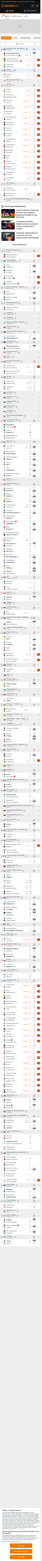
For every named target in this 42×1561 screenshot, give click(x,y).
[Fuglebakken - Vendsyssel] (20, 561)
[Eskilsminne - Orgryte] (20, 1121)
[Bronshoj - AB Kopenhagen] (20, 555)
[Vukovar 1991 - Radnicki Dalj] (20, 437)
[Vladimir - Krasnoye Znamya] (20, 892)
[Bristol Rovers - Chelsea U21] (20, 194)
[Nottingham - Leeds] (20, 179)
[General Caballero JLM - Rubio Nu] (20, 845)
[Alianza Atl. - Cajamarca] (20, 861)
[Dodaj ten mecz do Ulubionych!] (2, 54)
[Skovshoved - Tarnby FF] (20, 544)
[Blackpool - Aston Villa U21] (20, 189)
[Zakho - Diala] (20, 649)
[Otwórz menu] (37, 6)
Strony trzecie (21, 1528)
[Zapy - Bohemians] (20, 469)
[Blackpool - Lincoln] (20, 112)
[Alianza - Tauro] (20, 825)
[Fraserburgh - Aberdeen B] (20, 1046)
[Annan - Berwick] (20, 997)
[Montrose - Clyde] (20, 1063)
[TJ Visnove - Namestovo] (20, 965)
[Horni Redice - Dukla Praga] (20, 452)
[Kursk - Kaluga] (20, 876)
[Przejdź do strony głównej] (11, 6)
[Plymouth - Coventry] (20, 134)
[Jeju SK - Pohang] (20, 734)
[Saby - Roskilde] (20, 528)
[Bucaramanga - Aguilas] (20, 710)
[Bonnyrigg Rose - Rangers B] (20, 1002)
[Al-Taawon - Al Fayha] (20, 271)
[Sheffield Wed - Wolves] (20, 140)
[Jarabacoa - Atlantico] (20, 582)
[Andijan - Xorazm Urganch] (20, 1221)
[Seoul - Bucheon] (20, 740)
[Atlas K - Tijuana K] (20, 785)
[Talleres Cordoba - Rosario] (20, 298)
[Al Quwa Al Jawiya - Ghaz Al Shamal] (20, 660)
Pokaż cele (21, 1557)
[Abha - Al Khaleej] (20, 266)
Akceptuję (21, 1545)
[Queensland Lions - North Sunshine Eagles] (20, 347)
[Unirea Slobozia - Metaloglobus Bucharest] (20, 929)
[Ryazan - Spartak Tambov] (20, 887)
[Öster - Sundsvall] (20, 1106)
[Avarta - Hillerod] (20, 500)
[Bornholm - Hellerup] (20, 489)
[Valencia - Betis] (20, 75)
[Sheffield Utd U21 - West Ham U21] (20, 256)
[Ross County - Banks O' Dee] (20, 1079)
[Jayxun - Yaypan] (20, 1242)
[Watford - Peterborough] (20, 167)
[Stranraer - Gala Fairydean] (20, 1091)
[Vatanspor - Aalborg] (20, 539)
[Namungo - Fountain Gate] (20, 1190)
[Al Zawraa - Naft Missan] (20, 654)
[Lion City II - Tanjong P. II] (20, 955)
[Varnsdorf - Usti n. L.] (20, 447)
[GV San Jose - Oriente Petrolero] (20, 366)
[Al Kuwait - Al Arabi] (20, 755)
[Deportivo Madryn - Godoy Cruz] (20, 308)
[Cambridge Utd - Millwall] (20, 118)
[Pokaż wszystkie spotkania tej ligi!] (38, 80)
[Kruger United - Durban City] (20, 902)
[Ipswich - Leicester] (20, 129)
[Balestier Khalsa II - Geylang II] (20, 949)
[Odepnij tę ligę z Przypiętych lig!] (27, 49)
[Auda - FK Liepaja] (20, 775)
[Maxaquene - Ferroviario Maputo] (20, 801)
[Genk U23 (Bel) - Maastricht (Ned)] (20, 1158)
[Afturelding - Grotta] (20, 670)
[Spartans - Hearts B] (20, 1085)
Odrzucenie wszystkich (21, 1551)
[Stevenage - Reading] (20, 151)
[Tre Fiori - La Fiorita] (20, 939)
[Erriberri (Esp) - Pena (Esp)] (20, 1174)
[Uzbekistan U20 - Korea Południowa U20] (20, 1142)
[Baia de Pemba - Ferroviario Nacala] (20, 795)
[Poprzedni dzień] (2, 44)
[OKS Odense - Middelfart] (20, 522)
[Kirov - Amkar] (20, 881)
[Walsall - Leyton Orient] (20, 162)
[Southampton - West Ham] (20, 145)
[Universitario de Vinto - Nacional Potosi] (20, 372)
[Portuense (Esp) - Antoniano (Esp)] (20, 1180)
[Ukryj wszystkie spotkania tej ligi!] (38, 49)
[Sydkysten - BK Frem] (20, 550)
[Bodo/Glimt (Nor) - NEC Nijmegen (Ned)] (20, 60)
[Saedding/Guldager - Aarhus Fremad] (20, 533)
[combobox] (20, 44)
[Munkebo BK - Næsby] (20, 517)
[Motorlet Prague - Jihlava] (20, 458)
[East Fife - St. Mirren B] (20, 1035)
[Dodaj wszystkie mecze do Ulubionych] (2, 49)
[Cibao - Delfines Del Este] (20, 588)
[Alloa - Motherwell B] (20, 991)
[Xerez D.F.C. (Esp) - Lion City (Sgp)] (20, 1169)
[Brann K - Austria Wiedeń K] (20, 623)
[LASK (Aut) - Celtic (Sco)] (20, 65)
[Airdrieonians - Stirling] (20, 985)
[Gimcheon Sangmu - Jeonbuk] (20, 729)
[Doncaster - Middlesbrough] (20, 96)
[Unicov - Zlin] (20, 463)
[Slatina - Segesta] (20, 431)
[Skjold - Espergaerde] (20, 572)
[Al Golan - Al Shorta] (20, 643)
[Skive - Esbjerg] (20, 566)
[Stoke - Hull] (20, 156)
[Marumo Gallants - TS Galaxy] (20, 908)
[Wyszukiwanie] (32, 6)
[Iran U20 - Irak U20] (20, 1137)
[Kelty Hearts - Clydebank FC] (20, 1057)
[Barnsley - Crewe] (20, 101)
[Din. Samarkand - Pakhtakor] (20, 1232)
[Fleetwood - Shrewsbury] (20, 123)
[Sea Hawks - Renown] (20, 975)
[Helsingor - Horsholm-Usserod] (20, 511)
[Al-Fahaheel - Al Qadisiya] (20, 760)
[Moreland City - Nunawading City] (20, 337)
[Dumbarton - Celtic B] (20, 1030)
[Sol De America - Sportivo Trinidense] (20, 851)
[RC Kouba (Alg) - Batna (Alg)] (20, 1163)
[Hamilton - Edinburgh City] (20, 1052)
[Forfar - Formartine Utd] (20, 1041)
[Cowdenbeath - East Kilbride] (20, 1019)
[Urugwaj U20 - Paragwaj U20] (20, 1148)
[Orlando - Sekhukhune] (20, 913)
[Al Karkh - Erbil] (20, 638)
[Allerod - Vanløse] (20, 495)
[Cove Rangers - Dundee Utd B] (20, 1013)
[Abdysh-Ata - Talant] (20, 699)
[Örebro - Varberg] (20, 1101)
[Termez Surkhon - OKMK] (20, 1226)
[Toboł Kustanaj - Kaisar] (20, 685)
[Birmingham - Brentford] (20, 173)
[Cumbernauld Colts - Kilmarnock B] (20, 1024)
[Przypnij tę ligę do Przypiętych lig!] (22, 80)
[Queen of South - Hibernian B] (20, 1074)
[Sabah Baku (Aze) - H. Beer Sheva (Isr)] (20, 54)
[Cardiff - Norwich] (20, 90)
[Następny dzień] (37, 44)
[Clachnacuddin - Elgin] (20, 1008)
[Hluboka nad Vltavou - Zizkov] (20, 474)
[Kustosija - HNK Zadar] (20, 425)
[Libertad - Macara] (20, 598)
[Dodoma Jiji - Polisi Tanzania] (20, 1196)
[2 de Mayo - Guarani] (20, 835)
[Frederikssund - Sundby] (20, 506)
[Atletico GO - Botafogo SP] (20, 382)
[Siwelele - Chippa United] (20, 919)
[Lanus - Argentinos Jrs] (20, 292)
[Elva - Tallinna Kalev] (20, 613)
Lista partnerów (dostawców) (11, 1541)
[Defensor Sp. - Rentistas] (20, 1206)
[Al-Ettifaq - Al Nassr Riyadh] (20, 282)
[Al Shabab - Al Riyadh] (20, 277)
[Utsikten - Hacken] (20, 1126)
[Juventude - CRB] (20, 388)
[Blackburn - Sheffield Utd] (20, 107)
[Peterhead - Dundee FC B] (20, 1068)
